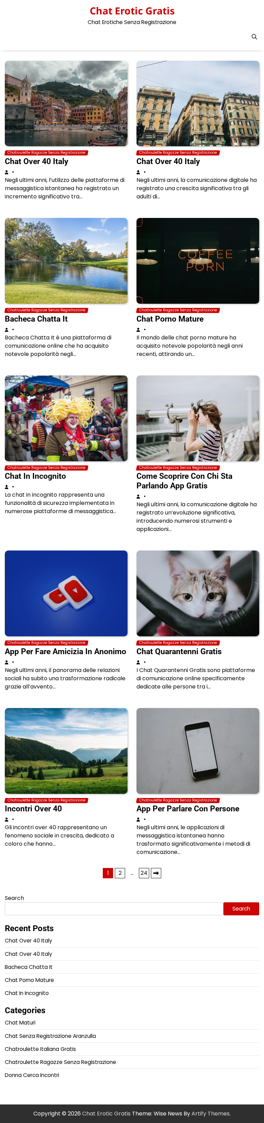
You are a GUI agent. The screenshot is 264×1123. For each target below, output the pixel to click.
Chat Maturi (20, 1022)
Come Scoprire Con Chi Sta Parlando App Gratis (184, 480)
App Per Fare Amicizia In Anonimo (65, 651)
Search (14, 898)
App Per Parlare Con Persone (187, 808)
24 (144, 873)
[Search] (254, 37)
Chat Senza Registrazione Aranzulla (50, 1036)
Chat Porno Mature (170, 319)
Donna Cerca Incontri (32, 1075)
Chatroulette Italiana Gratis (40, 1049)
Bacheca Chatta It (36, 319)
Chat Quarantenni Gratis (179, 651)
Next (156, 873)
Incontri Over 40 (33, 808)
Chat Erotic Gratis (132, 10)
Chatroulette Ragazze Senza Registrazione (46, 152)
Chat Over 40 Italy (36, 161)
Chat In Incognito (35, 476)
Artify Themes (210, 1114)
